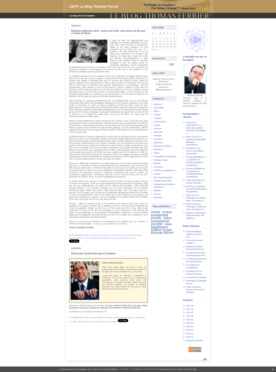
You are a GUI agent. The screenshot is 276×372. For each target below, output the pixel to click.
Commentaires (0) (129, 235)
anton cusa (191, 137)
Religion (157, 190)
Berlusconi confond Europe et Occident (93, 253)
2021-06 (189, 309)
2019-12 (189, 333)
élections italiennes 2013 (78, 238)
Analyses (158, 104)
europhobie (159, 215)
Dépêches (158, 132)
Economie (158, 139)
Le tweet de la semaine (196, 277)
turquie (167, 212)
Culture (157, 125)
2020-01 (189, 330)
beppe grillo (93, 238)
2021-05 (189, 312)
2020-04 (189, 323)
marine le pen (161, 230)
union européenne (161, 219)
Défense (157, 128)
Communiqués (160, 122)
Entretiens (158, 149)
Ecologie (157, 135)
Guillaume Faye (161, 160)
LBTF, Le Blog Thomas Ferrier (94, 6)
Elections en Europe (162, 146)
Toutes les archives (194, 340)
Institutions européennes (164, 170)
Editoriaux (158, 143)
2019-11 (189, 337)
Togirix (189, 213)
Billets (156, 111)
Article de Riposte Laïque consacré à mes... (194, 234)
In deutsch (158, 167)
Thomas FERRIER (194, 157)
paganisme (159, 227)
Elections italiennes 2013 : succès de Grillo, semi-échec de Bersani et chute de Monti (108, 32)
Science (157, 194)
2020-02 (189, 327)
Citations (157, 118)
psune (156, 218)
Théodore (190, 148)
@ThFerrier (164, 82)
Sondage (158, 197)
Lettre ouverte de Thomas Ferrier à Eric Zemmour (195, 290)
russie (155, 212)
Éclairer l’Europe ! (194, 183)
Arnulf (188, 186)
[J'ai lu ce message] (273, 369)
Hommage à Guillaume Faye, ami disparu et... (196, 215)
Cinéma (157, 115)
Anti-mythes (159, 108)
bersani (115, 238)
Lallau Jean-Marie (194, 180)
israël (108, 321)
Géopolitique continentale (165, 156)
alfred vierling (192, 204)
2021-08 (189, 306)
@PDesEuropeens (164, 90)
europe (157, 224)
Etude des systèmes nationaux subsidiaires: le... (196, 130)
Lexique (157, 174)
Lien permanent (114, 235)
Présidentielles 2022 (163, 181)
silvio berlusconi (105, 238)
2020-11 (189, 319)
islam (168, 224)
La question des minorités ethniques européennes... (194, 162)
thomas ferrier (162, 232)
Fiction (157, 153)
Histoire (157, 163)
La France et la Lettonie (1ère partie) (195, 151)
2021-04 (189, 316)
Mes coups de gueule (163, 177)
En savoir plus (190, 369)
